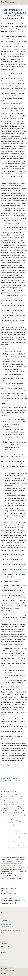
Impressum (4, 943)
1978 (22, 656)
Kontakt (3, 941)
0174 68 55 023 (6, 933)
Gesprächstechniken (15, 780)
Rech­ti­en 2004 (13, 644)
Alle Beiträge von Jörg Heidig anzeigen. (11, 878)
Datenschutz (5, 946)
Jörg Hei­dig (5, 765)
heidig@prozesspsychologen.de (10, 931)
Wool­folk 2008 (10, 223)
